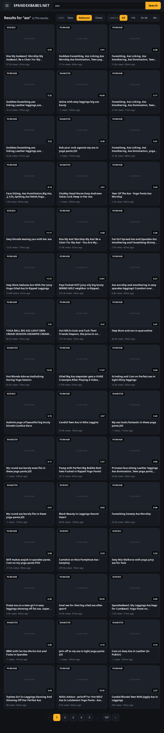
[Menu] (7, 5)
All (123, 18)
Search (153, 5)
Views (98, 18)
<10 (133, 18)
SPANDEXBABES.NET (31, 5)
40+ (155, 18)
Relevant (84, 18)
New (70, 18)
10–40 (144, 18)
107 (107, 717)
